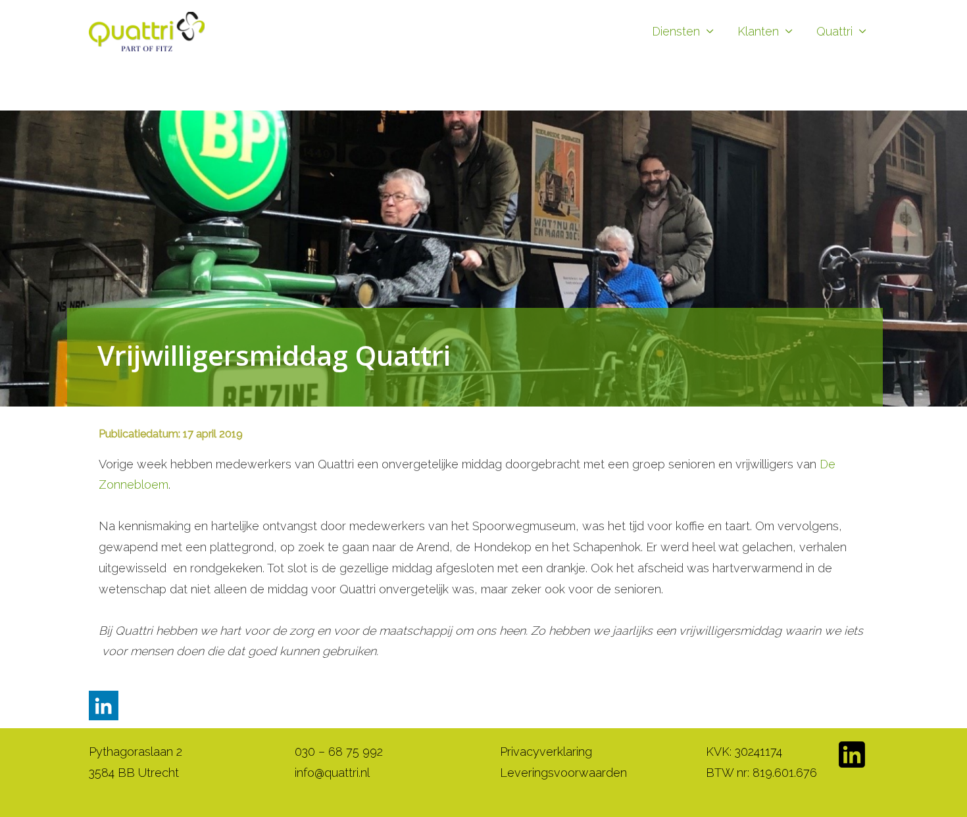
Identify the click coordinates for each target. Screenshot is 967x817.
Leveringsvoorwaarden (563, 773)
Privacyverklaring (546, 751)
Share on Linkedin (103, 705)
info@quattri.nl (332, 773)
